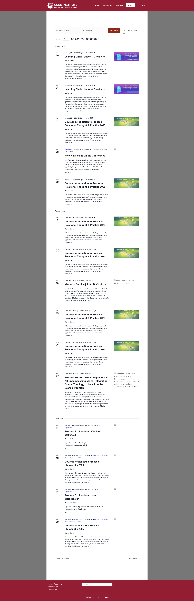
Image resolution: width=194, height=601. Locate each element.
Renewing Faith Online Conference (85, 155)
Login (142, 5)
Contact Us (52, 589)
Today (66, 39)
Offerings (108, 5)
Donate (131, 5)
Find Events (114, 30)
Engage (120, 5)
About (98, 5)
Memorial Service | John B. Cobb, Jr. (86, 284)
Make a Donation (54, 584)
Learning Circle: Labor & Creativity (85, 56)
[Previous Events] (56, 39)
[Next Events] (60, 39)
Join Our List (52, 587)
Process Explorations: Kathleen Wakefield (83, 433)
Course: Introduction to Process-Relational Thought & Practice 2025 (85, 123)
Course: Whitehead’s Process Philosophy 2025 (82, 463)
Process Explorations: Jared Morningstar (81, 496)
